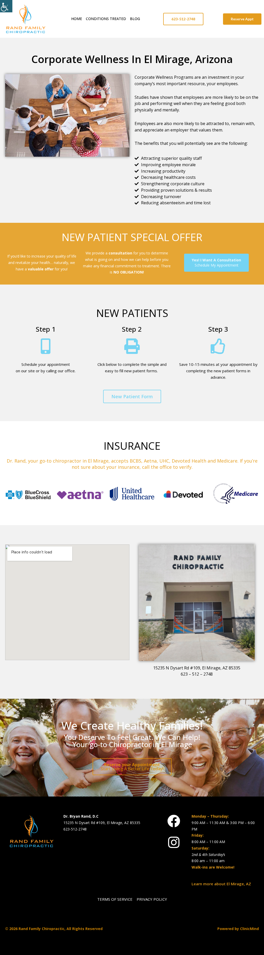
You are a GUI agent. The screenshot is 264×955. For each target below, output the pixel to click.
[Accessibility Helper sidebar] (6, 6)
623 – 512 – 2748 (197, 674)
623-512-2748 (75, 829)
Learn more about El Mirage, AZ (221, 883)
